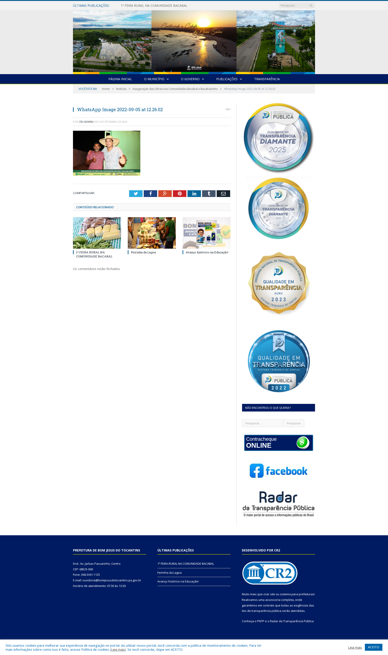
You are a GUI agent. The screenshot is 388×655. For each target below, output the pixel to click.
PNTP (260, 621)
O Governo (190, 79)
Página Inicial (120, 79)
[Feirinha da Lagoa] (152, 233)
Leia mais (118, 649)
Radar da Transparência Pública (292, 621)
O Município (154, 79)
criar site (269, 594)
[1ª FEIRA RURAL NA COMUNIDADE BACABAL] (97, 233)
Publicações (227, 79)
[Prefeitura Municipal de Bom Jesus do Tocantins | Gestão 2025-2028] (194, 41)
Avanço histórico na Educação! (207, 252)
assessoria (272, 600)
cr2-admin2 (86, 121)
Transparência (267, 79)
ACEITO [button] (373, 647)
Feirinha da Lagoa (134, 6)
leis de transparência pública (261, 611)
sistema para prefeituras (297, 594)
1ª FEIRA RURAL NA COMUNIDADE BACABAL (94, 254)
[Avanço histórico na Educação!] (207, 233)
